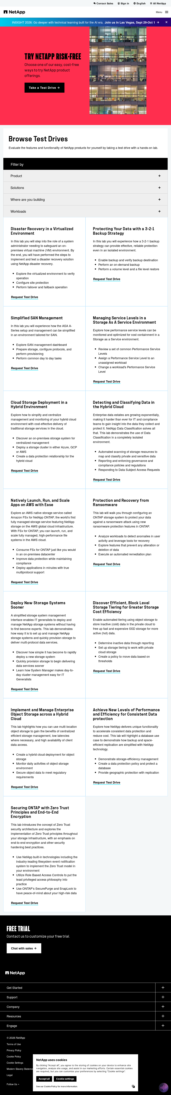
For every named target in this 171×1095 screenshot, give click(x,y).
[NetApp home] (14, 12)
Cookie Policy (14, 1056)
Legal (10, 1075)
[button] (162, 12)
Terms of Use (14, 1044)
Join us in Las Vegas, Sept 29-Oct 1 (130, 22)
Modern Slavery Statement (21, 1068)
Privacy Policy (14, 1050)
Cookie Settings (15, 1062)
